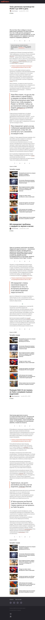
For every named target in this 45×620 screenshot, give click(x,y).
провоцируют (21, 532)
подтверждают (28, 529)
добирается (21, 108)
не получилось (22, 60)
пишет (11, 81)
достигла (12, 55)
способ (28, 318)
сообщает (24, 275)
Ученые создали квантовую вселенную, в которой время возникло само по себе (21, 66)
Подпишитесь (21, 47)
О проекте (12, 599)
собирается (15, 61)
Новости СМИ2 (13, 166)
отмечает (21, 473)
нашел (32, 155)
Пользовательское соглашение (15, 610)
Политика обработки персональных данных (17, 608)
